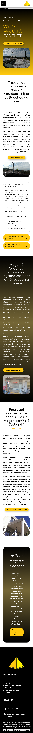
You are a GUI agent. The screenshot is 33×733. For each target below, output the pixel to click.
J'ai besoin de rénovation (16, 509)
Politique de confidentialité (21, 730)
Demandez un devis (13, 43)
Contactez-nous (16, 157)
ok (4, 730)
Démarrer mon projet (15, 632)
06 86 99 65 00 (12, 709)
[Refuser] (31, 727)
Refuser (10, 730)
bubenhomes (3, 8)
